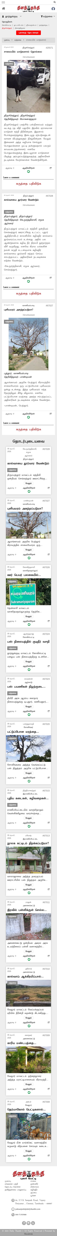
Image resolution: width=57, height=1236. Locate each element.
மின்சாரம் (34, 1187)
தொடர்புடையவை (28, 441)
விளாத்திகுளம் (20, 28)
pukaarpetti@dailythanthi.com (27, 1209)
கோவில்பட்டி (6, 25)
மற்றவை (17, 40)
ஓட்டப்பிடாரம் (18, 25)
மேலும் (28, 483)
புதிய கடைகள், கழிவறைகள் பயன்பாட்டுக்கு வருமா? (26, 798)
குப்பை (33, 1193)
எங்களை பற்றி (11, 1184)
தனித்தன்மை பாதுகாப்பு (15, 1190)
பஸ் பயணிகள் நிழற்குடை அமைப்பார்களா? (25, 687)
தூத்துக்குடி (43, 25)
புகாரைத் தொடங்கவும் (28, 33)
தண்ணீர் (34, 1184)
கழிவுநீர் (34, 1190)
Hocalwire (28, 1234)
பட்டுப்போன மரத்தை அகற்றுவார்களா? (21, 732)
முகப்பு (7, 40)
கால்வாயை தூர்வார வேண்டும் (21, 199)
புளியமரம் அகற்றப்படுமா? (18, 309)
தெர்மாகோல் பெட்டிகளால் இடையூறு (25, 1110)
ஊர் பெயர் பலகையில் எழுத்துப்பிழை (22, 575)
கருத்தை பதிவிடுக (28, 184)
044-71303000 (20, 1215)
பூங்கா (33, 1196)
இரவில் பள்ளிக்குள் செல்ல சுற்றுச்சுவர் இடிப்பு (25, 910)
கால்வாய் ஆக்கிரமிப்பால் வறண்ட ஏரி (24, 977)
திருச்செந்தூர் (7, 28)
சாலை (33, 1181)
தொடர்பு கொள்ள (12, 1187)
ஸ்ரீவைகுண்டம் (31, 25)
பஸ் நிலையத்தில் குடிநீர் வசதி (28, 642)
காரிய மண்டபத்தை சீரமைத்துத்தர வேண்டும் (24, 1043)
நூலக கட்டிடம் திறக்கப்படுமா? (28, 843)
